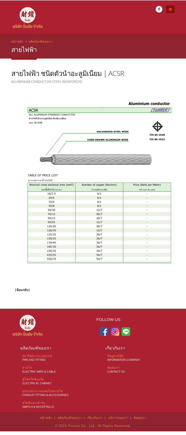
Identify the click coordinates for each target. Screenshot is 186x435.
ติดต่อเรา (140, 418)
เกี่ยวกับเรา (95, 418)
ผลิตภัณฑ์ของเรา (41, 41)
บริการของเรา (118, 418)
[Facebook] (159, 9)
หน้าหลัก (17, 41)
